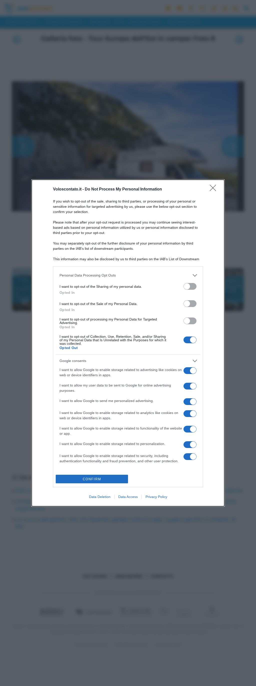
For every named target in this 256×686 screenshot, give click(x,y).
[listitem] (128, 275)
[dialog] (128, 343)
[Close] (214, 189)
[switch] (190, 286)
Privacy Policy (156, 497)
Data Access (128, 497)
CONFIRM (92, 479)
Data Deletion (99, 497)
